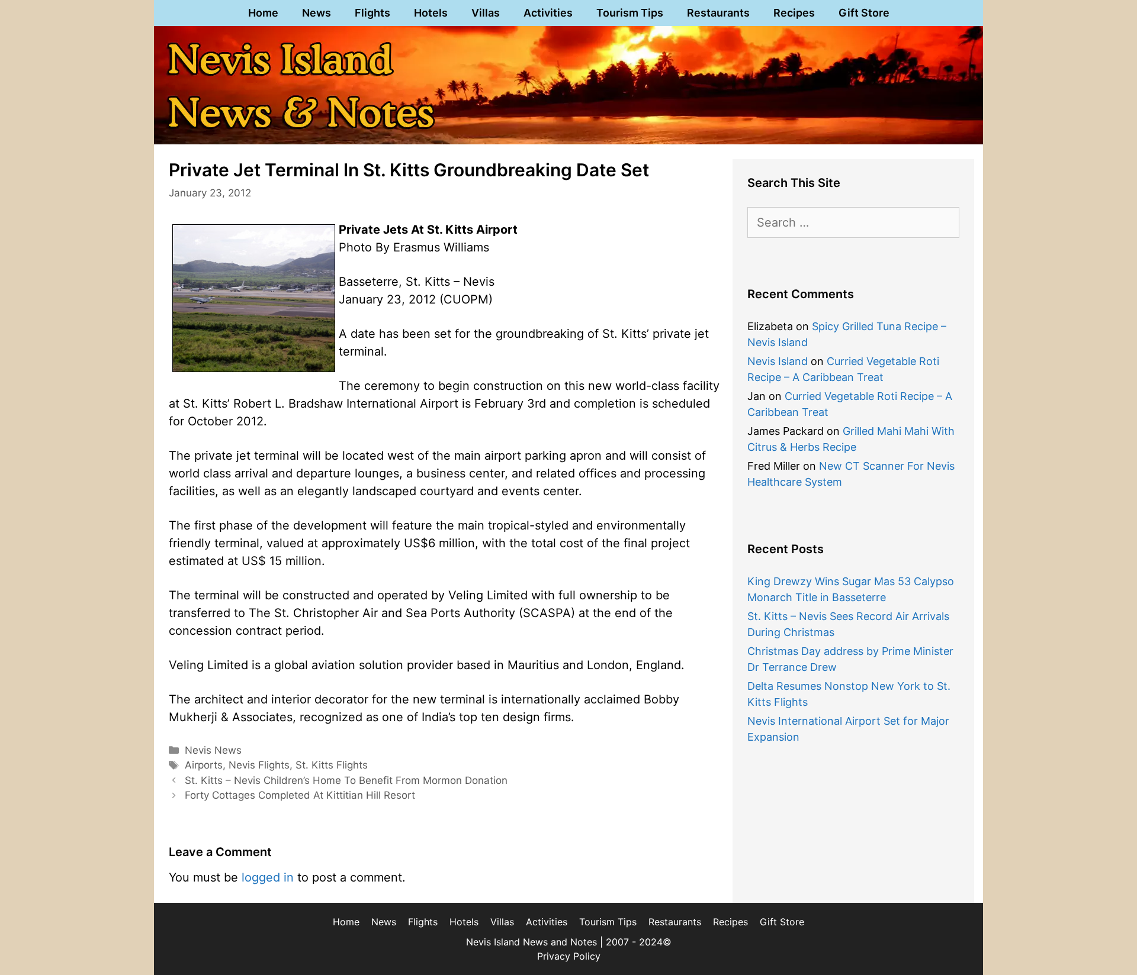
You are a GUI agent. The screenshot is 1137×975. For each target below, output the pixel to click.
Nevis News (213, 750)
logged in (268, 877)
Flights (372, 13)
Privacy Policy (568, 956)
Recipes (794, 13)
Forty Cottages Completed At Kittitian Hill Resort (300, 795)
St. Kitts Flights (332, 765)
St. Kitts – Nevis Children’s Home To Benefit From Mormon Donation (346, 780)
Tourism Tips (629, 13)
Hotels (431, 13)
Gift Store (864, 13)
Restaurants (718, 13)
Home (263, 13)
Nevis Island (777, 361)
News (316, 13)
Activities (548, 13)
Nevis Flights (259, 765)
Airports (204, 765)
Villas (485, 13)
